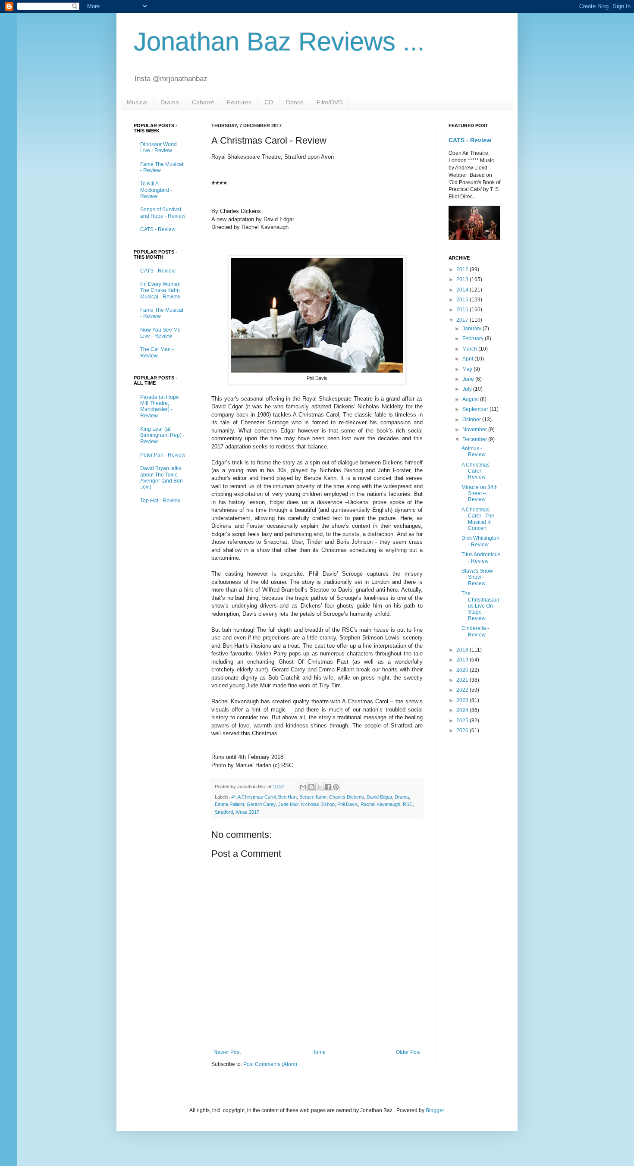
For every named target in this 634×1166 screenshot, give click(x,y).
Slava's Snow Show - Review (477, 577)
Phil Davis (347, 804)
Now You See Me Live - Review (160, 333)
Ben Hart (287, 796)
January (472, 329)
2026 (463, 730)
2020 (463, 670)
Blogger (435, 1110)
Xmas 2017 (247, 812)
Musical (137, 102)
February (473, 338)
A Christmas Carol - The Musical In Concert (477, 519)
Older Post (408, 1052)
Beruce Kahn (312, 796)
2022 (463, 690)
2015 (463, 300)
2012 (463, 269)
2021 (463, 680)
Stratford (224, 812)
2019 (463, 660)
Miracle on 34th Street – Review (479, 493)
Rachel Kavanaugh (380, 804)
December (475, 439)
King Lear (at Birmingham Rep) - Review (162, 435)
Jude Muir (288, 804)
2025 (463, 721)
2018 (463, 650)
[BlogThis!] (311, 787)
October (472, 420)
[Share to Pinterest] (336, 787)
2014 (463, 290)
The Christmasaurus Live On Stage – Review (480, 605)
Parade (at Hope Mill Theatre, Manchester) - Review (159, 406)
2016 (463, 310)
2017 (463, 320)
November (475, 429)
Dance (295, 102)
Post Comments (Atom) (270, 1064)
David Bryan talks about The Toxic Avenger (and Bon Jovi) (161, 477)
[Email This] (303, 787)
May (468, 369)
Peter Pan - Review (162, 455)
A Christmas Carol (257, 796)
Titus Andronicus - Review (480, 558)
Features (239, 102)
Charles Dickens (346, 796)
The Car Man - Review (157, 352)
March (470, 349)
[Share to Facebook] (327, 787)
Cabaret (203, 102)
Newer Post (227, 1052)
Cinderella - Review (475, 631)
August (471, 399)
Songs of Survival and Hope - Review (162, 213)
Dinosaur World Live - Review (158, 147)
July (467, 389)
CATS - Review (158, 229)
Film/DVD (329, 102)
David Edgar (379, 796)
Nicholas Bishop (318, 804)
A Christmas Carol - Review (475, 471)
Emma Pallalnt (229, 804)
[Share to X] (319, 787)
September (476, 409)
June (468, 379)
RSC (408, 804)
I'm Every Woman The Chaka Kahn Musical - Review (160, 290)
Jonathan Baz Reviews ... (279, 41)
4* (233, 796)
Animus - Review (473, 451)
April (468, 359)
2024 (463, 710)
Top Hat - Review (160, 501)
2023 (463, 700)
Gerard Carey (261, 804)
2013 (463, 279)
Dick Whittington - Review (480, 541)
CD (268, 102)
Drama (169, 102)
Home (318, 1052)
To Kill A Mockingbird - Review (156, 190)
